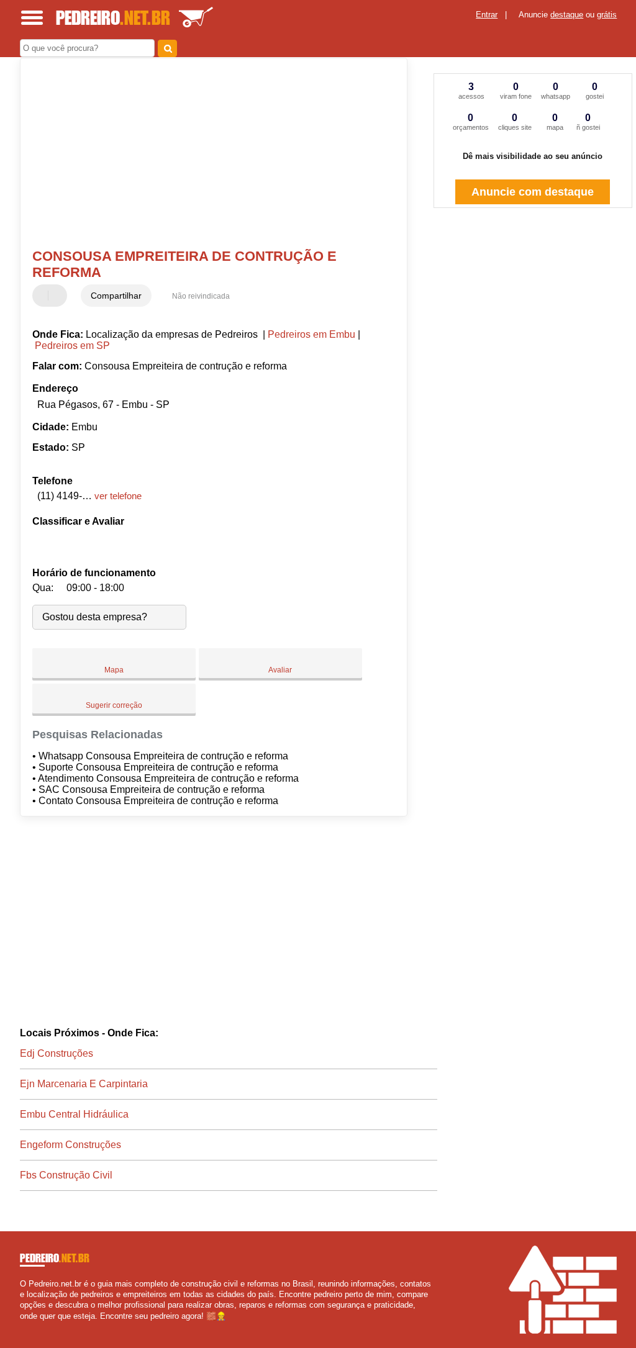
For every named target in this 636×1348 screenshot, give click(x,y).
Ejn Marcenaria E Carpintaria (84, 1084)
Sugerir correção (114, 705)
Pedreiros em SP (72, 345)
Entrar (486, 14)
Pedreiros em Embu (311, 334)
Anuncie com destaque (532, 192)
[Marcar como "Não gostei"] (59, 296)
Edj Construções (56, 1053)
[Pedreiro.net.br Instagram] (34, 1326)
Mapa (114, 670)
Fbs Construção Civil (66, 1175)
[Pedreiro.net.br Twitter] (28, 1326)
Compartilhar (116, 296)
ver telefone (118, 496)
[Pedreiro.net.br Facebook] (22, 1326)
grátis (607, 14)
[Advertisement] (206, 155)
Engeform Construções (70, 1144)
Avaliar (280, 670)
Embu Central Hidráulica (74, 1114)
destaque (566, 14)
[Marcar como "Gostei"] (43, 296)
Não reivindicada (201, 296)
